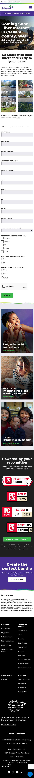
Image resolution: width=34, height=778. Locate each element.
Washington (22, 647)
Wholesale (22, 688)
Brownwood (22, 643)
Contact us (22, 692)
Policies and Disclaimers (11, 740)
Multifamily (18, 1)
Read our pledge (8, 724)
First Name (5, 132)
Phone (6, 248)
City (3, 180)
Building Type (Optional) (11, 228)
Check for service (24, 668)
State (3, 189)
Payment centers (7, 641)
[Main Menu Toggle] (30, 7)
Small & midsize (24, 679)
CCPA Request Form (12, 753)
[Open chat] (30, 774)
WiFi (6, 251)
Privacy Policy (26, 740)
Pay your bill (5, 632)
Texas (20, 635)
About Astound (7, 675)
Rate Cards (25, 753)
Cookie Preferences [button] (17, 757)
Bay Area (21, 655)
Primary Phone (7, 218)
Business (11, 1)
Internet (7, 238)
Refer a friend (6, 645)
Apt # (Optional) (7, 170)
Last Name (5, 141)
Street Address (7, 151)
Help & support (6, 637)
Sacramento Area (24, 659)
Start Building (17, 579)
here (18, 118)
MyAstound (5, 628)
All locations (22, 630)
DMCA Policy (12, 743)
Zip (2, 199)
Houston (21, 639)
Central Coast (23, 663)
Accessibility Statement (16, 749)
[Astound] (7, 7)
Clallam (17, 67)
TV (5, 245)
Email (3, 208)
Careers (4, 679)
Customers (5, 624)
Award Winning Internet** (17, 539)
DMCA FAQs (22, 743)
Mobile (6, 241)
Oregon (21, 651)
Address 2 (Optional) (9, 160)
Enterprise (22, 683)
